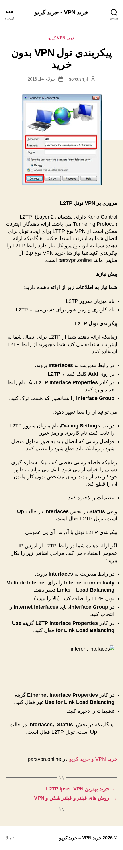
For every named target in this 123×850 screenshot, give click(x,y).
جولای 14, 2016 (42, 78)
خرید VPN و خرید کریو (93, 759)
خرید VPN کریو (61, 38)
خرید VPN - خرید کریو (61, 12)
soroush (76, 78)
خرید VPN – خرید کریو (80, 837)
